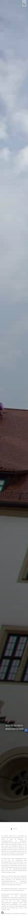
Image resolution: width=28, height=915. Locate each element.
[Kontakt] (26, 730)
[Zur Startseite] (24, 3)
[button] (2, 912)
